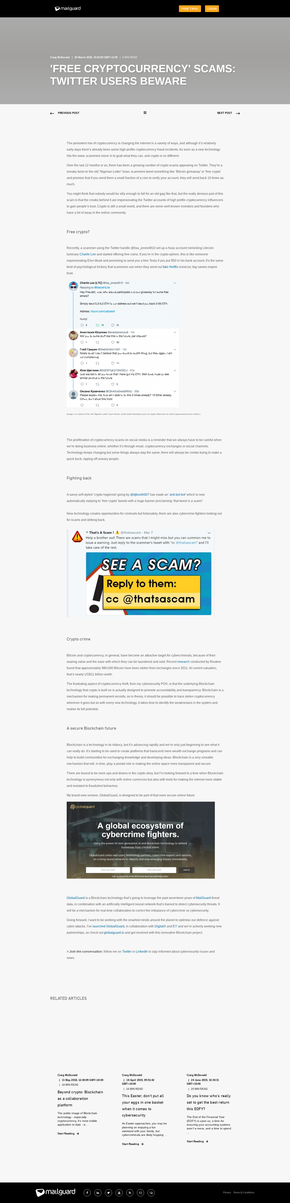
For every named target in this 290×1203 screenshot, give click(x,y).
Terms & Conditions (243, 1192)
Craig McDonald (60, 57)
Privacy (227, 1192)
